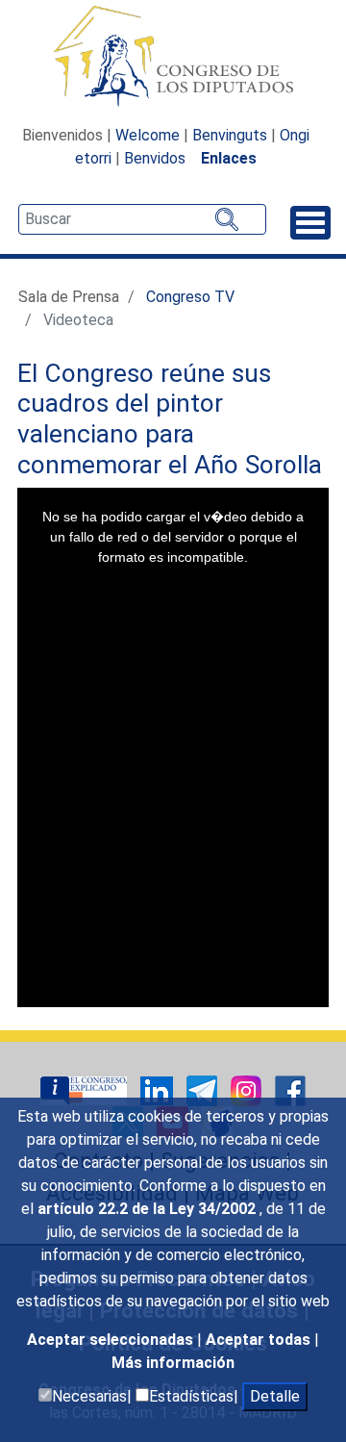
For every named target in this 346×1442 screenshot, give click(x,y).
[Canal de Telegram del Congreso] (204, 1090)
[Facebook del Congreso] (290, 1090)
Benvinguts (229, 135)
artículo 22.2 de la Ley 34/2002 (148, 1209)
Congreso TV (190, 297)
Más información (173, 1362)
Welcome (147, 135)
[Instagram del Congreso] (248, 1090)
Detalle (275, 1396)
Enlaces (229, 158)
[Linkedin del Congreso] (159, 1090)
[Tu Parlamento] (86, 1090)
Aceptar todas (260, 1339)
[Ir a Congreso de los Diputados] (173, 56)
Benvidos (154, 158)
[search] (142, 219)
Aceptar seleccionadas (112, 1339)
